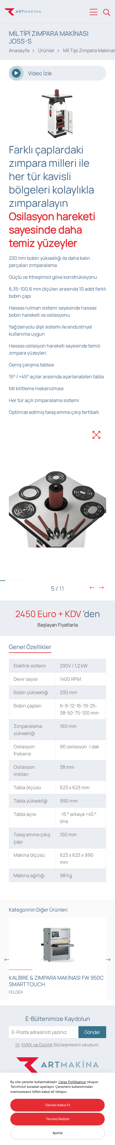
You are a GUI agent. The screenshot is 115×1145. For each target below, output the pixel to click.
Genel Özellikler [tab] (30, 647)
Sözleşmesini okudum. (61, 1045)
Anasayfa (19, 50)
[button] (9, 580)
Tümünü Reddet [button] (57, 1119)
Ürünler (46, 50)
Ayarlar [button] (57, 1133)
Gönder (92, 1032)
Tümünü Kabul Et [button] (57, 1105)
